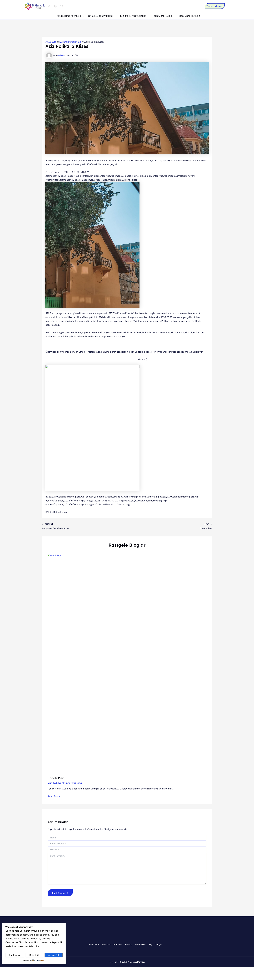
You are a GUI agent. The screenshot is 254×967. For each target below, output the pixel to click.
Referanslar (140, 944)
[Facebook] (55, 6)
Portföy (128, 944)
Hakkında (106, 944)
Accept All (53, 954)
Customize (14, 954)
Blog (151, 944)
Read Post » (54, 796)
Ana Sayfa (94, 944)
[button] (215, 6)
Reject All (34, 954)
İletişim (159, 944)
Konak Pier (56, 778)
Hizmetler (117, 944)
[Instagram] (49, 6)
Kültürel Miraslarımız (72, 783)
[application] (82, 16)
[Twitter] (61, 6)
